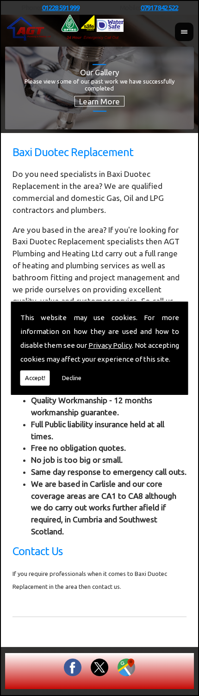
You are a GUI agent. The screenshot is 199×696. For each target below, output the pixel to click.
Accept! (35, 378)
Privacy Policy (110, 345)
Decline (71, 378)
